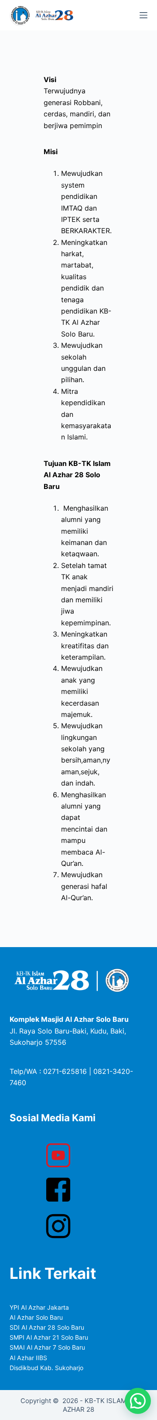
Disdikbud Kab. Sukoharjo (46, 1367)
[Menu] (143, 15)
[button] (138, 1401)
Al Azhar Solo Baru (36, 1317)
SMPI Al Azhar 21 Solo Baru (49, 1337)
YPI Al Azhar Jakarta (39, 1307)
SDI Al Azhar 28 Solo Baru (47, 1327)
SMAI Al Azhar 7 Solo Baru (47, 1347)
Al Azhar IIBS (28, 1357)
